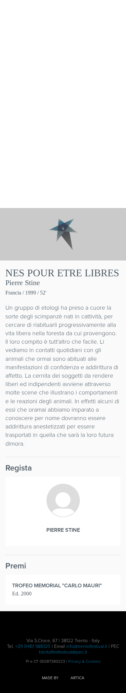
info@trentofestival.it (86, 646)
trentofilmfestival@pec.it (63, 652)
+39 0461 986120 (32, 646)
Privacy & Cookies (84, 661)
